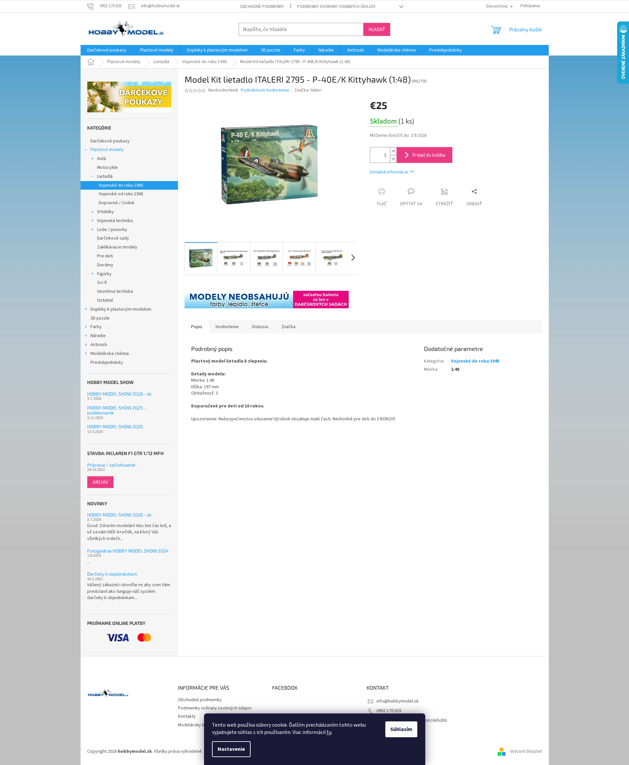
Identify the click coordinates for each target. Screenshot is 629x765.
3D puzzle (100, 318)
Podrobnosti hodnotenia (265, 90)
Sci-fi (102, 282)
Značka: (308, 90)
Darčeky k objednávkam (112, 573)
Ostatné (105, 300)
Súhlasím (401, 729)
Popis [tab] (196, 327)
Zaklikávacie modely (117, 247)
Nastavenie (231, 749)
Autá (101, 158)
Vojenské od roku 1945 (121, 194)
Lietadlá (105, 176)
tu (329, 732)
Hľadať (376, 29)
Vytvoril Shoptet (526, 751)
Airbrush (98, 344)
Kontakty (187, 716)
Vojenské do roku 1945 (121, 185)
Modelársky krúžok (197, 725)
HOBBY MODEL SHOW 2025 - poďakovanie (116, 410)
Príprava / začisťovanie (111, 464)
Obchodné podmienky (262, 7)
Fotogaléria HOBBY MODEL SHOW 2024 (128, 550)
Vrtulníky (105, 212)
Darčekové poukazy (110, 141)
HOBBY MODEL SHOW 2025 (115, 426)
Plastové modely (107, 149)
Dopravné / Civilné (116, 203)
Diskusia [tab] (260, 327)
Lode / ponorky (112, 229)
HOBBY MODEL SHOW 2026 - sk (119, 393)
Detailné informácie (389, 172)
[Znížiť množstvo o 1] (393, 159)
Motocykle (107, 167)
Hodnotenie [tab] (227, 327)
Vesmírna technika (115, 291)
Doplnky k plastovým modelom (120, 309)
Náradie (98, 335)
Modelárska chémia (109, 353)
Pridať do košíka (428, 155)
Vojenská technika (115, 220)
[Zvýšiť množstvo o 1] (393, 151)
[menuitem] (107, 50)
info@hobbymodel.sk (397, 701)
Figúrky (104, 274)
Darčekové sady (113, 238)
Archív (100, 482)
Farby (96, 327)
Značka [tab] (288, 327)
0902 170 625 (389, 711)
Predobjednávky (106, 362)
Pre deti (105, 256)
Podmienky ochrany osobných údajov (336, 7)
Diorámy (105, 265)
